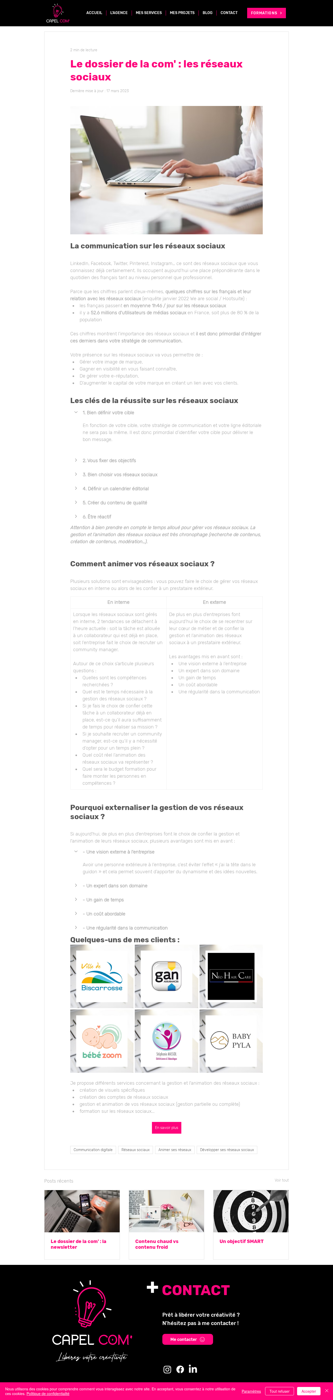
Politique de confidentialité (48, 1393)
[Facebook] (180, 1369)
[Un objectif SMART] (251, 1211)
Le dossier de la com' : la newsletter (78, 1244)
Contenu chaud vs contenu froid (156, 1244)
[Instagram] (167, 1369)
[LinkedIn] (193, 1369)
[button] (166, 412)
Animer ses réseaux (174, 1150)
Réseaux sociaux (135, 1150)
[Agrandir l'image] (101, 976)
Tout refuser (280, 1391)
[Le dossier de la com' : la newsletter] (82, 1211)
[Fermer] (327, 1391)
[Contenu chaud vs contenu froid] (166, 1211)
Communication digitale (93, 1150)
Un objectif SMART (242, 1241)
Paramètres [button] (251, 1391)
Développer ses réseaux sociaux (227, 1150)
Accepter (309, 1391)
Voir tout (282, 1180)
